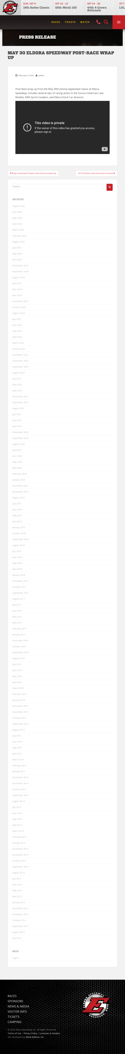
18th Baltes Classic (36, 7)
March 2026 (18, 229)
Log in (15, 957)
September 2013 (20, 866)
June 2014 (17, 813)
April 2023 (17, 336)
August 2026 (18, 206)
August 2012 (18, 932)
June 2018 (17, 557)
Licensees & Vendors (49, 1033)
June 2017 (17, 610)
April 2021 (17, 426)
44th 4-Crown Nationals (97, 9)
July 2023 (16, 319)
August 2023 (18, 313)
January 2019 (18, 527)
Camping (14, 1022)
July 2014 (16, 807)
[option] (37, 7)
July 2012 (16, 938)
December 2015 (20, 705)
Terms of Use (14, 1033)
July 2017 (16, 604)
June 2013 (17, 884)
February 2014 (19, 836)
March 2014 (18, 830)
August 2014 (18, 801)
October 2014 (19, 789)
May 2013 (17, 890)
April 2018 (17, 569)
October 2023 (19, 307)
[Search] (106, 22)
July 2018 (16, 551)
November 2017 (20, 581)
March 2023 (18, 342)
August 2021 (18, 408)
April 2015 (17, 753)
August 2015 (18, 729)
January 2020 (18, 479)
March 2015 (18, 759)
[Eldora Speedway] (10, 8)
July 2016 (16, 664)
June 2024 (17, 289)
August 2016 (18, 658)
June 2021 (17, 420)
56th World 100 (66, 7)
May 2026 (17, 217)
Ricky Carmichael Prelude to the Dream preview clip (33, 173)
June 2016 (17, 670)
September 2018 (20, 539)
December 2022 (20, 354)
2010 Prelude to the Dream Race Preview (96, 173)
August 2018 (18, 545)
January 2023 (18, 348)
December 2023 (20, 301)
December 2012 (20, 908)
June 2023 (17, 325)
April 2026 (17, 223)
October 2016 (19, 646)
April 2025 (17, 259)
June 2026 (17, 211)
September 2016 (20, 652)
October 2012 (19, 920)
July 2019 (16, 503)
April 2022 (17, 390)
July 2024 (16, 283)
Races (56, 22)
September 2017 (20, 592)
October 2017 (19, 586)
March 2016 (18, 688)
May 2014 (17, 819)
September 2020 (20, 438)
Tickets (70, 22)
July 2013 (16, 878)
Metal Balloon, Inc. (35, 1037)
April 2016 (17, 682)
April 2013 (17, 896)
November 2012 (20, 914)
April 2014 (17, 825)
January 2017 (18, 634)
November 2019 (20, 491)
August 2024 (18, 277)
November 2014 (20, 783)
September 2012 (20, 926)
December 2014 (20, 777)
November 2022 (20, 360)
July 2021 (16, 414)
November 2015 (20, 711)
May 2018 (17, 563)
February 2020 (19, 473)
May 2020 (17, 461)
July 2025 (16, 247)
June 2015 (17, 741)
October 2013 (19, 860)
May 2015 (17, 747)
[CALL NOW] (100, 22)
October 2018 (19, 533)
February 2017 (19, 628)
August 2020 (18, 444)
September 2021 (20, 402)
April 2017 (17, 622)
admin (41, 75)
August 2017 (18, 598)
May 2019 (17, 515)
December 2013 (20, 848)
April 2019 (17, 521)
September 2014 (20, 795)
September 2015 (20, 723)
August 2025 (18, 241)
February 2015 (19, 765)
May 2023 (17, 331)
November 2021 (20, 396)
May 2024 (17, 295)
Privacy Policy (30, 1033)
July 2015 (16, 735)
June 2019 (17, 509)
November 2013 (20, 854)
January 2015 (18, 771)
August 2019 (18, 497)
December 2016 (20, 640)
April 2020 (17, 467)
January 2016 (18, 700)
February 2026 (19, 235)
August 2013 (18, 872)
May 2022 (17, 384)
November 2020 (20, 432)
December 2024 (20, 265)
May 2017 (17, 616)
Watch (85, 22)
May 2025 (17, 253)
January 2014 (18, 842)
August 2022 (18, 372)
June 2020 (17, 456)
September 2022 (20, 366)
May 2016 (17, 676)
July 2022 (16, 378)
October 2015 (19, 717)
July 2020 (16, 450)
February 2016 (19, 694)
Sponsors (15, 1001)
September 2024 (20, 271)
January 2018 (18, 575)
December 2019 (20, 485)
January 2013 (18, 902)
